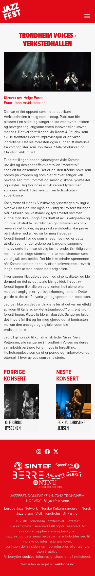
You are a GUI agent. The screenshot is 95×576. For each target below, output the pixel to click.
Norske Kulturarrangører (60, 508)
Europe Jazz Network (21, 508)
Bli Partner (71, 513)
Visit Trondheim (47, 513)
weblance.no (64, 564)
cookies (28, 556)
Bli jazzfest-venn (56, 501)
